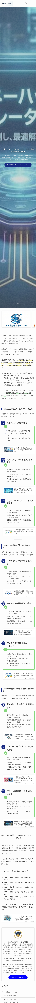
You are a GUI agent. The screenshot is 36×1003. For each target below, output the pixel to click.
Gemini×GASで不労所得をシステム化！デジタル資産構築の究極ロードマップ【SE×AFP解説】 (23, 823)
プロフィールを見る (18, 977)
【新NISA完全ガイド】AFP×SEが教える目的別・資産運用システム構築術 (23, 736)
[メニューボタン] (32, 3)
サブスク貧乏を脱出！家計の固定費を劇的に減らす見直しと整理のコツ (23, 531)
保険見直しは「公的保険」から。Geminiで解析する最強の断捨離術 (23, 449)
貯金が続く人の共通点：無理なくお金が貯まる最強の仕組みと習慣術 (23, 675)
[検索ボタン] (26, 3)
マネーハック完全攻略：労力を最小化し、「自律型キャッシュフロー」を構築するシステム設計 (22, 918)
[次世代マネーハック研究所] (7, 3)
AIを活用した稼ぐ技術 (10, 999)
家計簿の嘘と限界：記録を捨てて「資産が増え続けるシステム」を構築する (23, 592)
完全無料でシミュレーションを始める (18, 164)
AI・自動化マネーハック (10, 992)
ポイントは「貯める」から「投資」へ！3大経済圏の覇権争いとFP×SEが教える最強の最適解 (23, 632)
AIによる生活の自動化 (10, 995)
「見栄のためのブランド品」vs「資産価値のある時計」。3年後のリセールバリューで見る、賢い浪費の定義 (23, 779)
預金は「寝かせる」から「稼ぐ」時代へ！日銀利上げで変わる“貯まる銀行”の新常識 (23, 490)
